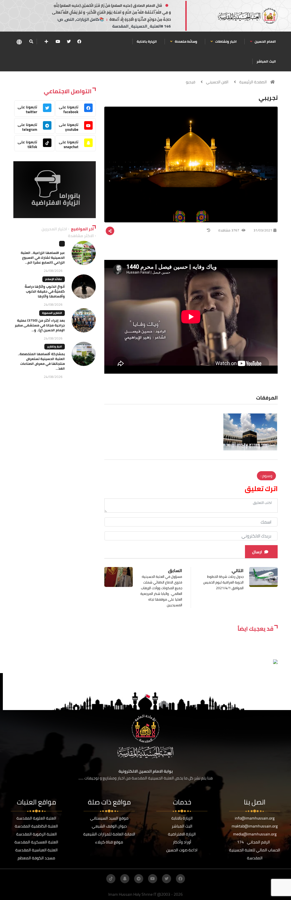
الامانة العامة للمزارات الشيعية (109, 834)
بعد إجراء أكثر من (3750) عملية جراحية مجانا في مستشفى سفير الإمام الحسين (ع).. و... (40, 325)
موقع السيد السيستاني (109, 818)
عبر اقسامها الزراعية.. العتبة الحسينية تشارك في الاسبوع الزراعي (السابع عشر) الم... (43, 257)
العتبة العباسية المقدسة (36, 850)
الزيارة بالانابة (147, 41)
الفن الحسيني (217, 82)
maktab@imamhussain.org (255, 826)
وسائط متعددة (185, 41)
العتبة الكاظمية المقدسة (36, 826)
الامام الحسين (265, 41)
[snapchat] (124, 878)
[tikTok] (110, 878)
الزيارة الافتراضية (182, 834)
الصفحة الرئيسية (253, 82)
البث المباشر (266, 61)
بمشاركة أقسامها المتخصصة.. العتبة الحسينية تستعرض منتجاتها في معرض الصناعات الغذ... (41, 361)
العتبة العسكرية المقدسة (36, 842)
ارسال (257, 552)
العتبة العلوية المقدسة (36, 818)
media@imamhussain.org (255, 834)
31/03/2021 (262, 230)
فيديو (190, 82)
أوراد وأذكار (182, 842)
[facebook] (79, 41)
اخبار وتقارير (54, 346)
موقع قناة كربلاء (109, 842)
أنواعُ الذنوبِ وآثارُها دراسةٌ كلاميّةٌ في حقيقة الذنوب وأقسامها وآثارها (45, 291)
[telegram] (138, 878)
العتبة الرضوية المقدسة (36, 834)
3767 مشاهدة (229, 230)
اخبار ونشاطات (225, 41)
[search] (31, 41)
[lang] (19, 42)
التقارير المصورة (52, 313)
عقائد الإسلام (53, 279)
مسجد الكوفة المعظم (36, 858)
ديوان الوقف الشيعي (109, 826)
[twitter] (69, 41)
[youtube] (58, 41)
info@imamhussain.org (255, 818)
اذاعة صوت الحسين (182, 850)
